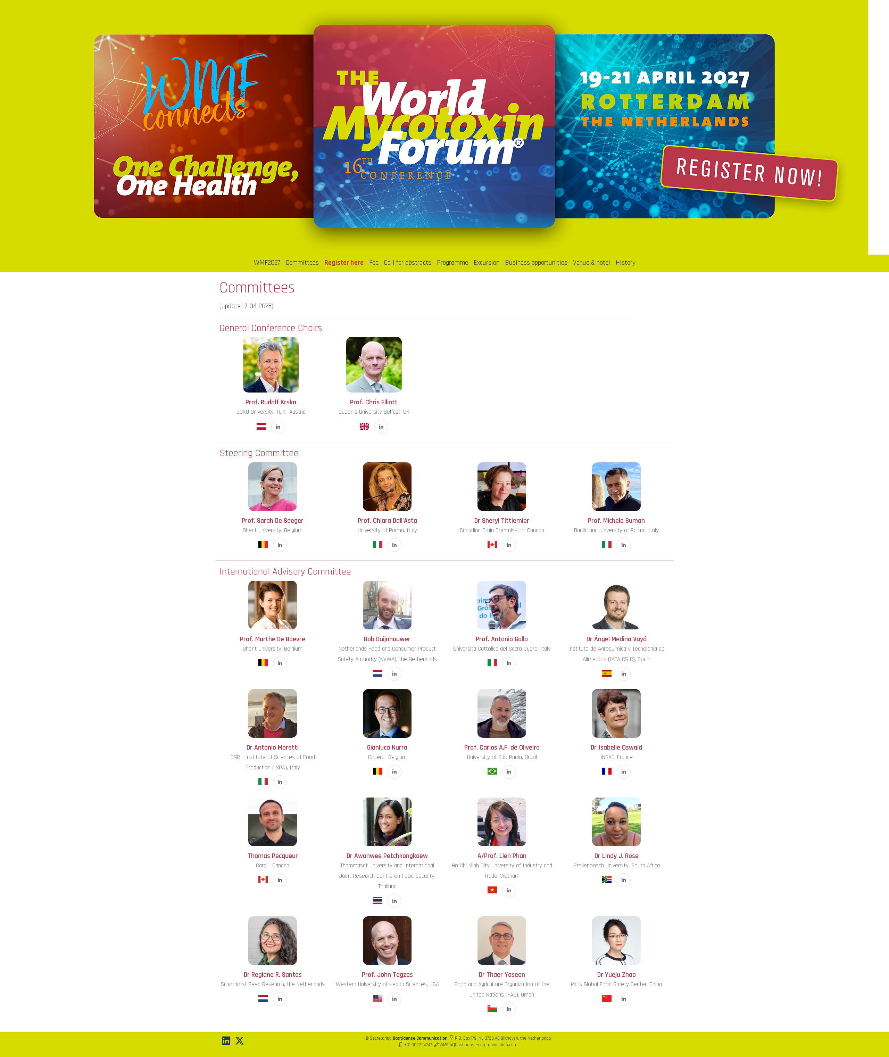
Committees (302, 262)
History (625, 262)
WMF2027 (267, 262)
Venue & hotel (591, 262)
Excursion (486, 262)
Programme (452, 262)
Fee (374, 262)
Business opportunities (536, 262)
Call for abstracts (407, 262)
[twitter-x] (239, 1041)
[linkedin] (226, 1041)
